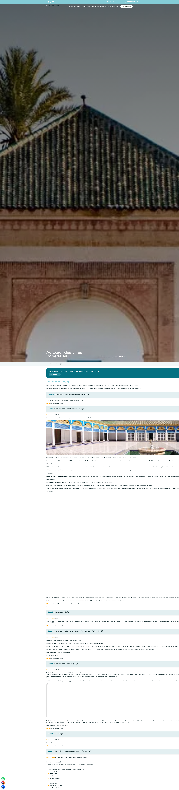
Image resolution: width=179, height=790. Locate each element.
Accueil (48, 364)
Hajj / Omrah (95, 6)
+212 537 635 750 (131, 2)
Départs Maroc (86, 6)
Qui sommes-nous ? (112, 6)
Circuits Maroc (56, 364)
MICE (78, 6)
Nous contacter (126, 6)
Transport (103, 6)
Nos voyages (72, 6)
